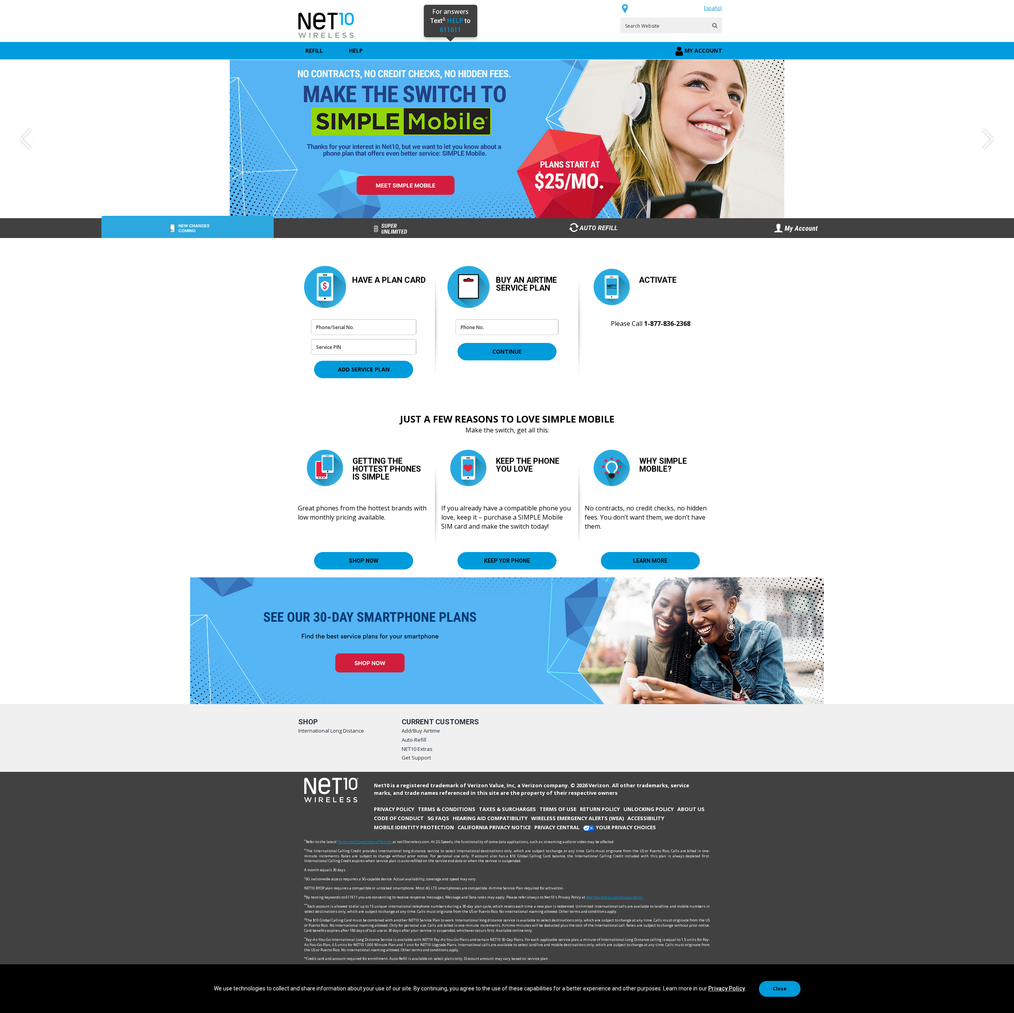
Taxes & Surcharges (507, 809)
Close (780, 988)
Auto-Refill (414, 739)
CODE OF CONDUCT (399, 818)
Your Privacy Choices (625, 827)
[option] (507, 139)
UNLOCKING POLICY (648, 809)
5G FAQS (438, 818)
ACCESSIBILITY (645, 818)
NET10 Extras (417, 748)
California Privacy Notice (494, 827)
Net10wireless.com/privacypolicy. (614, 897)
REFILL (314, 50)
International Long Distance (331, 730)
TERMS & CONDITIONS (446, 809)
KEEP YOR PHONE (507, 561)
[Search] (714, 25)
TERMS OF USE (557, 809)
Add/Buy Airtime (421, 730)
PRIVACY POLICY (394, 809)
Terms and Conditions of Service (364, 841)
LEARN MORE (650, 561)
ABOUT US (691, 809)
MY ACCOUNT (703, 50)
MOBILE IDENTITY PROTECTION (414, 827)
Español (713, 8)
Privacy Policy (726, 988)
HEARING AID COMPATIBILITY (490, 818)
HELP (356, 50)
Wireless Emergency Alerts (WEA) (577, 818)
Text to (450, 20)
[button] (363, 369)
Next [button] (988, 139)
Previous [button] (26, 139)
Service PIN (326, 358)
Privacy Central (556, 827)
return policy (600, 809)
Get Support (416, 757)
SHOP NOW (363, 561)
